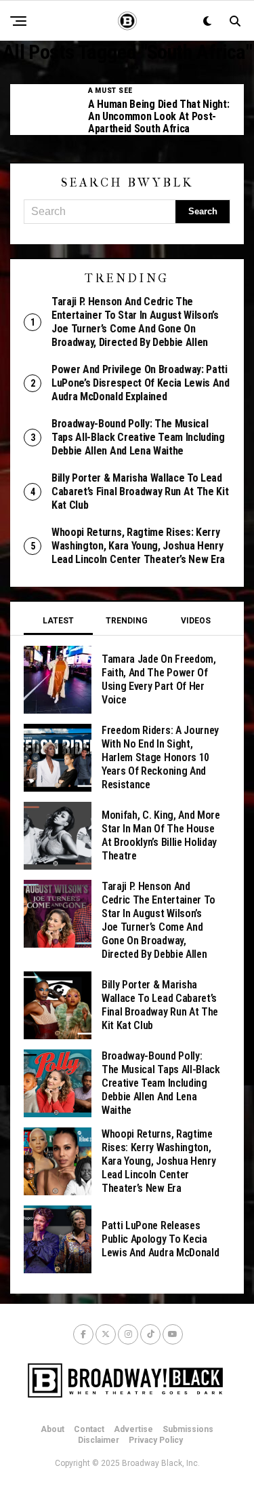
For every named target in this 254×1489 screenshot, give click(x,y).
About (52, 1429)
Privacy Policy (156, 1440)
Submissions (188, 1429)
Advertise (133, 1429)
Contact (89, 1429)
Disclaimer (98, 1440)
